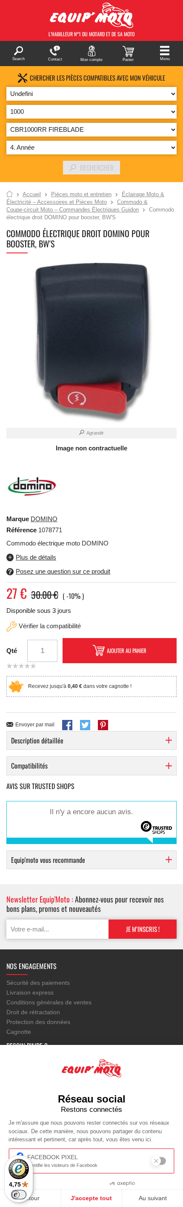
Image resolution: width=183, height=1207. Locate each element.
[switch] (18, 1194)
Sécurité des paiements (38, 982)
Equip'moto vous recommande (48, 860)
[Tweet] (85, 725)
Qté (11, 650)
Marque (17, 518)
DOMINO (44, 518)
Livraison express (30, 992)
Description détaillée (37, 740)
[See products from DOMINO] (31, 486)
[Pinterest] (103, 725)
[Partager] (67, 725)
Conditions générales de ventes (49, 1002)
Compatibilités (29, 765)
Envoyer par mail (34, 725)
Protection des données (38, 1021)
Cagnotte (18, 1031)
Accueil (9, 194)
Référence (22, 530)
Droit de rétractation (33, 1012)
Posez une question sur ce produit (63, 571)
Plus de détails (36, 557)
